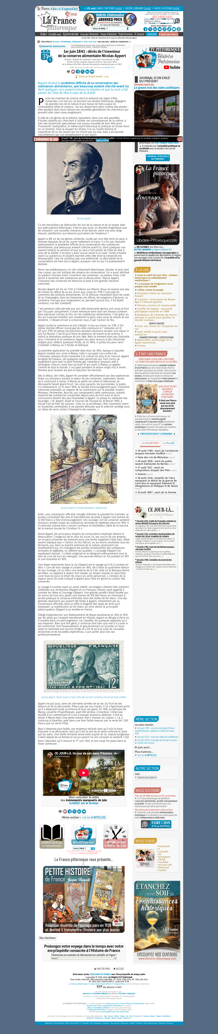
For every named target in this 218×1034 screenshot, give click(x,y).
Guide (54, 34)
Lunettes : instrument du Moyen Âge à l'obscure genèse (155, 301)
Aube (114, 1018)
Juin (85, 41)
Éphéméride (70, 34)
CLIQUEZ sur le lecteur (83, 803)
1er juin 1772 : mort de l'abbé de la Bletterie (157, 737)
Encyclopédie (59, 1023)
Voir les (147, 755)
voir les (94, 817)
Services (170, 1023)
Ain (105, 1016)
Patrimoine (125, 34)
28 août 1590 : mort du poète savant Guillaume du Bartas (153, 462)
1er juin (92, 41)
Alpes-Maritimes (164, 1016)
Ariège (107, 1018)
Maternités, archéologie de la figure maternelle (153, 341)
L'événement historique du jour (109, 998)
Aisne (110, 1016)
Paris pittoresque (150, 1023)
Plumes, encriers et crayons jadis (156, 305)
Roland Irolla (101, 508)
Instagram (164, 856)
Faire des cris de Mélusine (153, 457)
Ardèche (90, 1018)
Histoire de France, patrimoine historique (104, 1005)
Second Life (165, 864)
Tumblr (162, 870)
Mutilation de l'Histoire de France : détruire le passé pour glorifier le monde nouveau (156, 317)
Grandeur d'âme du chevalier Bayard (153, 295)
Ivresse (141, 345)
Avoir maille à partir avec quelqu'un (151, 333)
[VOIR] (118, 8)
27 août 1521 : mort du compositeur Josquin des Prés (152, 469)
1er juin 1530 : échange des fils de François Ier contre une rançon (156, 741)
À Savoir (139, 34)
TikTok (162, 859)
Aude (120, 1018)
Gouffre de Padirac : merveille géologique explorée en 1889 (153, 310)
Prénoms (162, 1023)
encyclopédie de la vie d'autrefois (115, 1012)
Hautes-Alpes (149, 1016)
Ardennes (99, 1018)
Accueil (56, 41)
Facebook (164, 846)
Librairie (139, 1023)
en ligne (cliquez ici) (152, 249)
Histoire (89, 34)
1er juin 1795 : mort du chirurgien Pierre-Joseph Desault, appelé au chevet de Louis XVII (155, 730)
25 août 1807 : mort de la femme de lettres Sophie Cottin (155, 494)
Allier (117, 1016)
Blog (67, 1023)
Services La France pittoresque (96, 996)
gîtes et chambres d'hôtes (98, 1008)
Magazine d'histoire (97, 1009)
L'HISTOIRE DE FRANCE (100, 974)
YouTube (163, 862)
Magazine (48, 1023)
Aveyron (126, 1018)
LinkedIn (163, 851)
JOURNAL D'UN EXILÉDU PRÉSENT (158, 157)
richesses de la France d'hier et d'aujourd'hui (125, 1003)
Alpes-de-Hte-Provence (131, 1016)
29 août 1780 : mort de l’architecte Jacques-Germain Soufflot (156, 452)
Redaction (109, 67)
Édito (43, 34)
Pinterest (163, 867)
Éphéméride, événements (71, 41)
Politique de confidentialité (123, 996)
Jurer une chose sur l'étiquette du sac (156, 327)
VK (159, 854)
